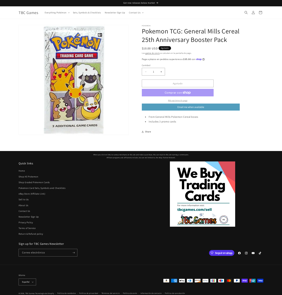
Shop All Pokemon (28, 176)
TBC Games (30, 293)
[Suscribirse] (73, 253)
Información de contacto (151, 293)
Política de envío (130, 293)
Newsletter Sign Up (29, 216)
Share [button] (148, 131)
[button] (57, 12)
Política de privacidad (88, 293)
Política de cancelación (175, 293)
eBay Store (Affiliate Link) (32, 193)
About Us (23, 205)
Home (22, 170)
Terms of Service (27, 228)
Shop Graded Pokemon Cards (34, 182)
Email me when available (190, 107)
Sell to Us (24, 199)
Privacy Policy (26, 222)
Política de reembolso (66, 293)
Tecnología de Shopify (44, 293)
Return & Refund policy (31, 234)
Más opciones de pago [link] (178, 100)
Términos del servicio (111, 293)
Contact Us (24, 211)
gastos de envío (152, 53)
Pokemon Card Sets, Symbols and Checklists (42, 188)
